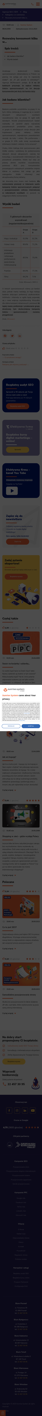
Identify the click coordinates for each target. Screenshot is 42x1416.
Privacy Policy (27, 713)
